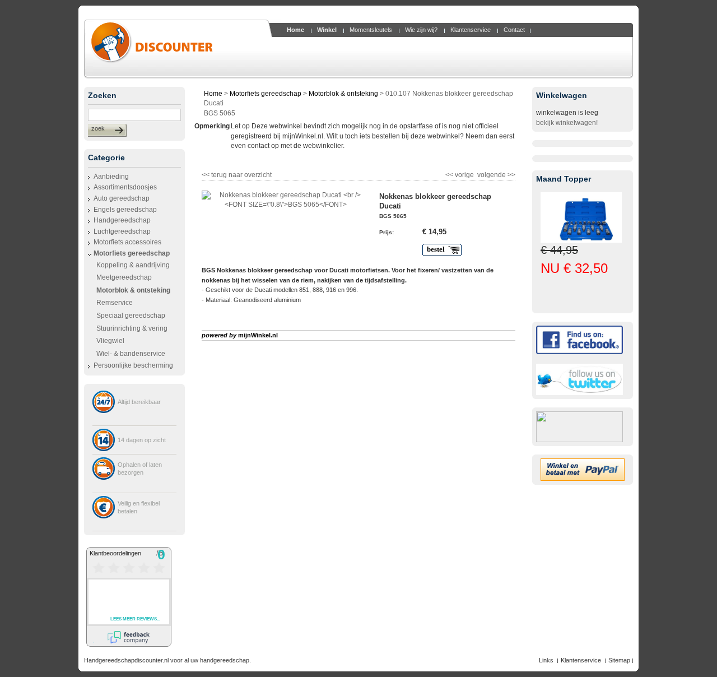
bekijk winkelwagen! (567, 123)
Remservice (114, 303)
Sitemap (619, 660)
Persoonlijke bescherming (133, 365)
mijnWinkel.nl (258, 335)
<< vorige (460, 173)
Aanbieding (111, 176)
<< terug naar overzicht (237, 173)
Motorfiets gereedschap (132, 253)
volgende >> (495, 173)
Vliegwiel (110, 341)
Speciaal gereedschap (130, 315)
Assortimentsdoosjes (125, 187)
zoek (98, 128)
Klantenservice (581, 660)
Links (546, 660)
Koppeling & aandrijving (133, 265)
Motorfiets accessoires (127, 242)
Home (213, 94)
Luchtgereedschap (122, 231)
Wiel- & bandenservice (130, 354)
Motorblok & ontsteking (343, 94)
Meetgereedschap (124, 277)
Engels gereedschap (125, 210)
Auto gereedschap (122, 198)
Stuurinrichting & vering (131, 328)
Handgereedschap (122, 220)
